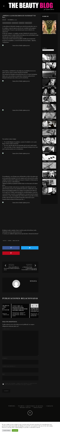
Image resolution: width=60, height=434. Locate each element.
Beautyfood (15, 22)
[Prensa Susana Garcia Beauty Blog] (49, 178)
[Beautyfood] (49, 70)
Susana (4, 19)
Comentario (6, 329)
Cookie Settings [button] (6, 430)
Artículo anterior (11, 265)
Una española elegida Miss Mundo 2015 (12, 268)
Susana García (25, 407)
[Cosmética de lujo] (49, 86)
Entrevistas (38, 407)
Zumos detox (28, 22)
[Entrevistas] (49, 194)
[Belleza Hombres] (49, 153)
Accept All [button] (15, 430)
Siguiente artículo (29, 265)
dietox (4, 240)
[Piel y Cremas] (49, 120)
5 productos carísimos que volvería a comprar (29, 268)
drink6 (9, 240)
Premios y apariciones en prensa (30, 406)
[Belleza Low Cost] (49, 95)
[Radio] (49, 186)
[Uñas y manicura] (49, 161)
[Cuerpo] (49, 128)
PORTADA (12, 406)
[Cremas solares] (49, 61)
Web (3, 374)
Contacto (49, 406)
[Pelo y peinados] (49, 111)
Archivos (44, 48)
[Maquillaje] (49, 103)
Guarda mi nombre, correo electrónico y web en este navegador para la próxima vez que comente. (20, 384)
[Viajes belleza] (49, 170)
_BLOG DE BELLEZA (7, 22)
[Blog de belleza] (49, 145)
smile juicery (16, 240)
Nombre (5, 358)
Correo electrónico (9, 366)
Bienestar (21, 22)
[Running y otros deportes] (49, 78)
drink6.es (24, 232)
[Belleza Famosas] (49, 136)
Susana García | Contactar (49, 33)
